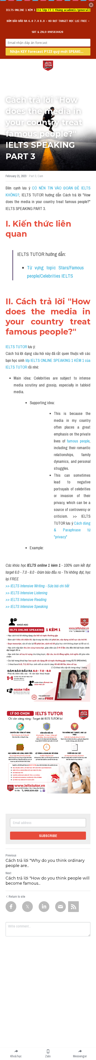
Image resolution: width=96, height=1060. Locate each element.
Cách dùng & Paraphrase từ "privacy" (72, 530)
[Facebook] (11, 906)
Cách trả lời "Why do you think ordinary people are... (45, 863)
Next (8, 873)
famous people (78, 441)
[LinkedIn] (44, 906)
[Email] (60, 906)
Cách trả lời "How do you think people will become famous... (48, 881)
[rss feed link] (73, 906)
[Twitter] (27, 906)
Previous (11, 855)
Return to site (17, 897)
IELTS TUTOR (16, 347)
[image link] (48, 65)
